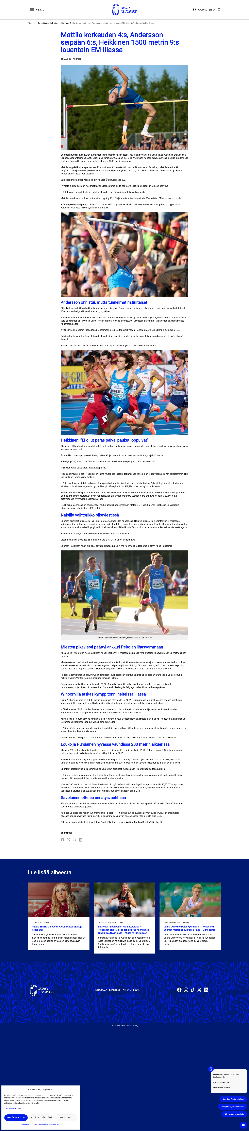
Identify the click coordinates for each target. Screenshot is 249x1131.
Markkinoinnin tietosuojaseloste (47, 1124)
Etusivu (31, 23)
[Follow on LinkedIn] (206, 990)
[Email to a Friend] (74, 840)
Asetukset (66, 1117)
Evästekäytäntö (27, 1124)
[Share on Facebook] (62, 840)
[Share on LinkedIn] (80, 840)
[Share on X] (68, 840)
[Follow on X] (199, 990)
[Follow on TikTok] (192, 990)
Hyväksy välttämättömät (41, 1117)
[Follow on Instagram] (186, 990)
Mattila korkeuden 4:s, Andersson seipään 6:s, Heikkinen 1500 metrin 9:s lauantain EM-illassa (113, 23)
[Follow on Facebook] (179, 990)
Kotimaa (65, 23)
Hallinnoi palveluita (13, 1109)
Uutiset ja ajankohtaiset (48, 23)
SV (214, 9)
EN (210, 9)
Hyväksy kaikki (16, 1117)
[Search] (219, 10)
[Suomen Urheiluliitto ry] (124, 9)
